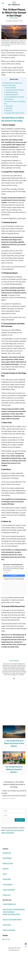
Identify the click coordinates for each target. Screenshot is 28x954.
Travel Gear (7, 879)
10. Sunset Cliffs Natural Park (14, 113)
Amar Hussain (14, 18)
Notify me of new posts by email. (14, 795)
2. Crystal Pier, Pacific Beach (14, 90)
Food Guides (7, 858)
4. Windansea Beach (11, 94)
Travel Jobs (7, 925)
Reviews (6, 868)
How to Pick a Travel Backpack (14, 909)
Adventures (7, 853)
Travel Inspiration (9, 889)
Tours (5, 874)
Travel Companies (9, 930)
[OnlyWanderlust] (14, 3)
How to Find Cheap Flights (12, 919)
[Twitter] (14, 678)
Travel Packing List (9, 904)
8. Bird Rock (8, 108)
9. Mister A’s (8, 110)
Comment (19, 820)
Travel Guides (7, 884)
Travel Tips (6, 895)
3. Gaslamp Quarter (10, 92)
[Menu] (3, 3)
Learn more (7, 45)
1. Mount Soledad (10, 87)
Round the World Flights (11, 914)
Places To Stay (8, 863)
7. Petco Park (8, 106)
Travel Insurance (8, 912)
